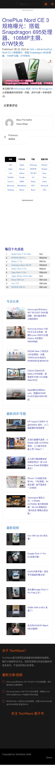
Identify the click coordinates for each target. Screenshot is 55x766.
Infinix (22, 173)
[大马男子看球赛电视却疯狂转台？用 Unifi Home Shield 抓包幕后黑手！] (15, 462)
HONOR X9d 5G (18, 287)
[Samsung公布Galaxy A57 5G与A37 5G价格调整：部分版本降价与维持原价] (15, 313)
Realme (44, 169)
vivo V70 (15, 283)
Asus (44, 177)
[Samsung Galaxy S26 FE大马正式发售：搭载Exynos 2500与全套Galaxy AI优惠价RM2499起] (15, 332)
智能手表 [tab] (44, 159)
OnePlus (10, 177)
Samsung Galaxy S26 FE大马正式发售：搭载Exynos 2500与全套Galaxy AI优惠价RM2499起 (38, 335)
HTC (33, 186)
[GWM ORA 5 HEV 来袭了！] (15, 611)
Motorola (10, 186)
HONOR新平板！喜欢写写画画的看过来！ (38, 573)
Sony (44, 173)
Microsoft (44, 186)
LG (33, 177)
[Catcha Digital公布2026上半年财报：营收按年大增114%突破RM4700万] (15, 374)
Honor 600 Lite (17, 280)
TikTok (34, 88)
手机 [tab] (10, 159)
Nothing (10, 190)
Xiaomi (22, 169)
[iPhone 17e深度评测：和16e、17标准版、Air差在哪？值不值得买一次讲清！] (15, 482)
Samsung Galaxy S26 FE (21, 265)
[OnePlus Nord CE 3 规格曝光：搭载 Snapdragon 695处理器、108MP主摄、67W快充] (27, 71)
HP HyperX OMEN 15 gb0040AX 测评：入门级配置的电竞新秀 (38, 424)
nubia (44, 181)
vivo (10, 173)
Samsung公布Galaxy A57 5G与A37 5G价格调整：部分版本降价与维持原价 (28, 683)
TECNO (33, 173)
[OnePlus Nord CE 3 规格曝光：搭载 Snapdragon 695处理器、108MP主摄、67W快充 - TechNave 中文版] (26, 3)
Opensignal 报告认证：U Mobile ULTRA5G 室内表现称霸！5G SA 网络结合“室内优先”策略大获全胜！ (38, 505)
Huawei (44, 165)
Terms (49, 757)
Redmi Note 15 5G (19, 269)
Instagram (46, 88)
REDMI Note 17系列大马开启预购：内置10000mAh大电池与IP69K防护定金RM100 (38, 356)
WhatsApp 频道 (22, 88)
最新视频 (12, 527)
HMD (22, 181)
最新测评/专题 (16, 413)
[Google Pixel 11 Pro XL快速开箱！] (15, 557)
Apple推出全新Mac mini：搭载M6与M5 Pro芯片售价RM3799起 (37, 394)
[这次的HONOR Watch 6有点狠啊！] (15, 629)
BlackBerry (21, 186)
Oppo (10, 169)
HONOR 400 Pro (18, 258)
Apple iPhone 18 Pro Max (21, 276)
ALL (10, 165)
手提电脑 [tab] (21, 159)
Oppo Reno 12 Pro (18, 272)
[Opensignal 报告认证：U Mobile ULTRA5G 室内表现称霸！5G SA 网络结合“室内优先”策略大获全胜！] (15, 501)
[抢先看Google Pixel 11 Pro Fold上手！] (15, 593)
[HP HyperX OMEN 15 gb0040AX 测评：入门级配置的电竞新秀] (15, 425)
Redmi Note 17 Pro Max (21, 254)
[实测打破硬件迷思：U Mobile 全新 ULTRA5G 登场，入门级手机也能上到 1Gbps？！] (15, 443)
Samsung (33, 165)
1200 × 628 (34, 49)
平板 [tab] (33, 159)
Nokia (33, 181)
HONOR (33, 169)
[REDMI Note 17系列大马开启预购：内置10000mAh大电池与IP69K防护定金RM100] (15, 355)
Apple (22, 165)
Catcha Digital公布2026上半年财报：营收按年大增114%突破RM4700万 (38, 375)
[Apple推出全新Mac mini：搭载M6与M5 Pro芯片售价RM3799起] (15, 393)
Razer (33, 190)
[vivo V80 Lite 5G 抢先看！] (15, 539)
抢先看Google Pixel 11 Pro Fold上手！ (38, 591)
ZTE (44, 190)
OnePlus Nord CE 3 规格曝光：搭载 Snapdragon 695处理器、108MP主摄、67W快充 (27, 52)
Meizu (21, 190)
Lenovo (11, 181)
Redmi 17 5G (16, 261)
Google (22, 177)
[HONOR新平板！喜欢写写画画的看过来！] (15, 575)
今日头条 (12, 301)
